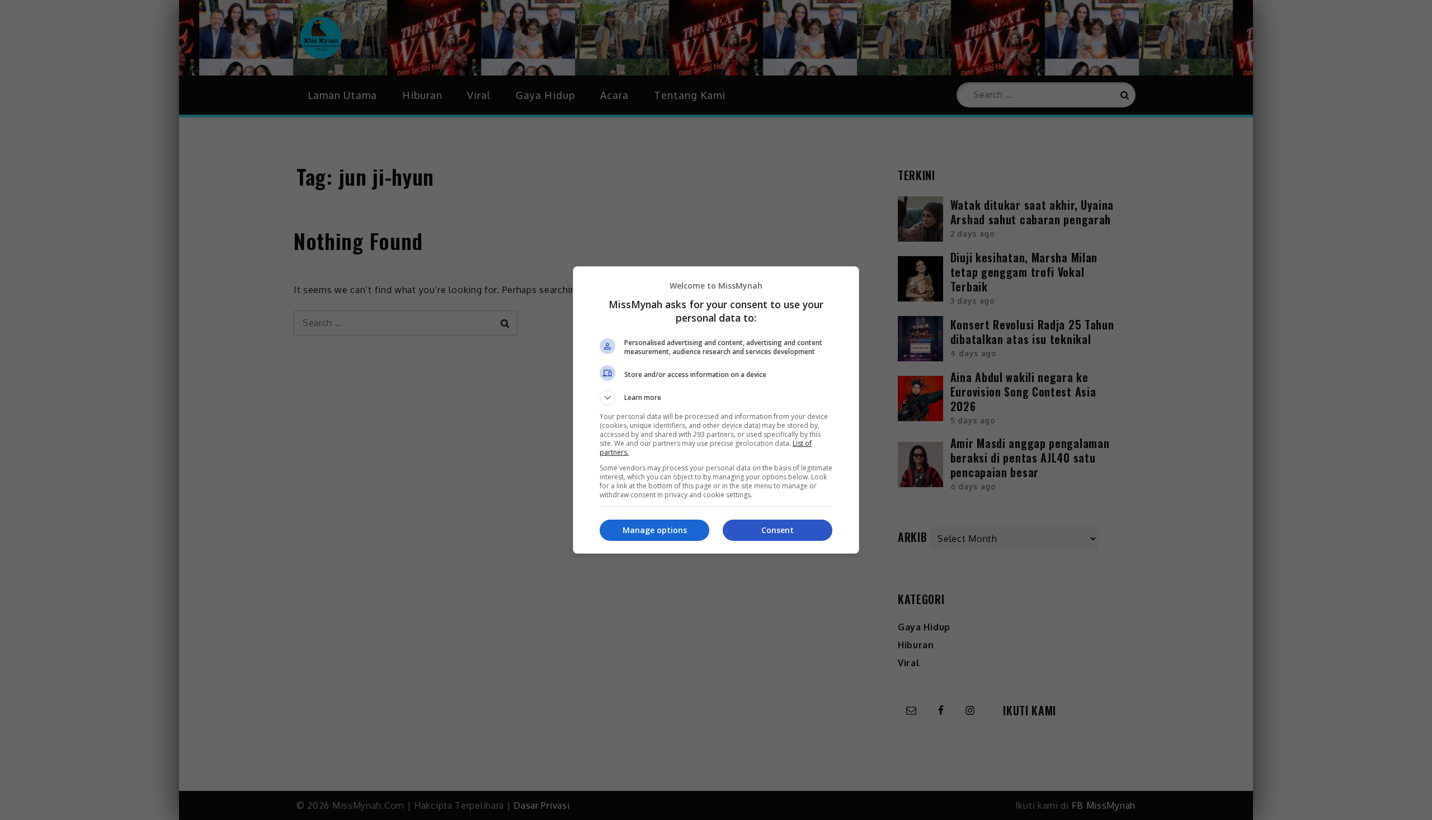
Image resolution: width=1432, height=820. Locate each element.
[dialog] (716, 410)
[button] (716, 398)
